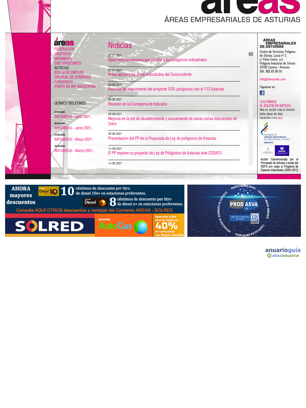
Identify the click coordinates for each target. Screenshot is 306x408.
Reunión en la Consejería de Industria (137, 104)
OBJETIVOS (62, 54)
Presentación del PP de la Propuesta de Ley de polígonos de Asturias (162, 138)
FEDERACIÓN (64, 49)
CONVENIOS (63, 82)
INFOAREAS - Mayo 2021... (74, 140)
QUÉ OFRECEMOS (67, 63)
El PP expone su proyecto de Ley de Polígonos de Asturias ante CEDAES (165, 153)
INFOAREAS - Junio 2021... (74, 128)
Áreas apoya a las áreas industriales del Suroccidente (150, 75)
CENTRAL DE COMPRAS (72, 77)
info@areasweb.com (273, 79)
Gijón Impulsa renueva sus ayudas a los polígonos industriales (157, 60)
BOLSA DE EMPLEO (69, 73)
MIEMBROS (63, 59)
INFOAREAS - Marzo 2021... (74, 151)
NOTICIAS (61, 68)
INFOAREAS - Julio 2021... (73, 117)
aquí (280, 117)
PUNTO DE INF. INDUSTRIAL (75, 87)
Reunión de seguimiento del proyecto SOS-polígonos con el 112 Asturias (166, 89)
